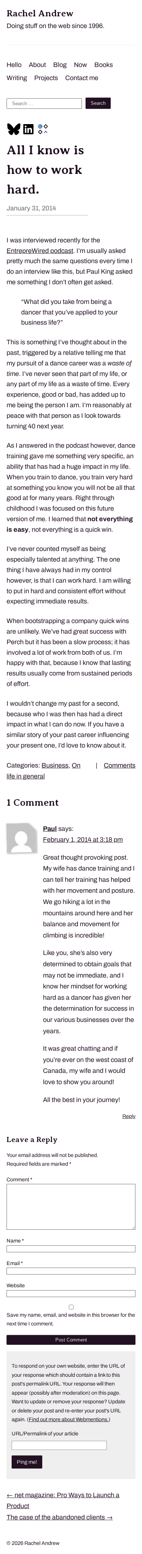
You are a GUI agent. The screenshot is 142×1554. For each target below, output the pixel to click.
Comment (19, 1179)
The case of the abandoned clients (60, 1517)
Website (16, 1285)
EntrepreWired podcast (40, 250)
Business (55, 765)
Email (15, 1263)
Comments (119, 765)
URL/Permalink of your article (45, 1433)
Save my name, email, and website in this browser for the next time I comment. (71, 1319)
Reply (128, 1116)
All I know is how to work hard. (45, 170)
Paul (50, 828)
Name (15, 1241)
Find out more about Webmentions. (69, 1419)
